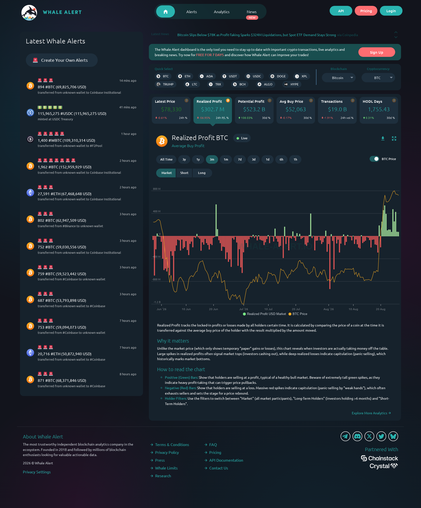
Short (184, 173)
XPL (304, 76)
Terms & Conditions (172, 444)
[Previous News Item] (396, 30)
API (341, 10)
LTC (194, 84)
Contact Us (218, 467)
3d (254, 159)
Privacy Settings (37, 471)
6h (281, 159)
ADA (209, 76)
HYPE (294, 84)
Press (160, 459)
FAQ (213, 444)
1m (226, 159)
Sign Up (376, 52)
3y (184, 159)
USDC (257, 76)
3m (212, 159)
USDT (233, 76)
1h (295, 159)
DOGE (281, 76)
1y (198, 159)
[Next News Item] (396, 34)
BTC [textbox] (377, 77)
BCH (242, 84)
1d (267, 159)
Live (244, 138)
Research (163, 475)
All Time (166, 159)
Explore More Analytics (370, 413)
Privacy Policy (167, 452)
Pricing (366, 10)
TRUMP (168, 84)
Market (167, 173)
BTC (166, 76)
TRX (218, 84)
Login (391, 10)
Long (202, 173)
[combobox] (338, 77)
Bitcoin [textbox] (337, 77)
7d (240, 159)
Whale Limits (166, 467)
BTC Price (389, 159)
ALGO (268, 84)
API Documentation (226, 459)
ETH (187, 76)
